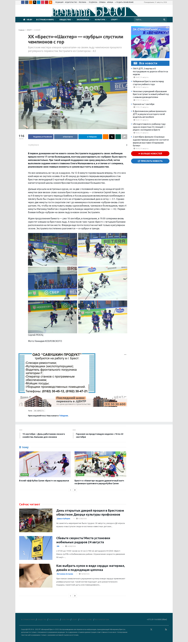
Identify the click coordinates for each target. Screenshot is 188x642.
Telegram (63, 416)
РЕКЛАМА (82, 2)
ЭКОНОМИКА (83, 19)
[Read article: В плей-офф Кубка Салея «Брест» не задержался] (45, 464)
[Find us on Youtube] (46, 2)
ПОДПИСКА (93, 2)
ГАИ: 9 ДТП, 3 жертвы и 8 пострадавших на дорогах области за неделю (150, 71)
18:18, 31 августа (141, 87)
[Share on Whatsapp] (118, 136)
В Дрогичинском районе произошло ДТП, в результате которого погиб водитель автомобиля (149, 114)
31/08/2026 (82, 518)
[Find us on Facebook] (22, 2)
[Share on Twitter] (112, 136)
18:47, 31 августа (141, 77)
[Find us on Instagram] (42, 2)
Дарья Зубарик (63, 518)
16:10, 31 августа (141, 148)
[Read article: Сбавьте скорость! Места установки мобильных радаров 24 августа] (35, 548)
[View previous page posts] (70, 490)
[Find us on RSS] (50, 2)
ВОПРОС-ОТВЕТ (86, 619)
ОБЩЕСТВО (65, 19)
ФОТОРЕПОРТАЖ (102, 619)
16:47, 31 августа (141, 120)
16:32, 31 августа (141, 133)
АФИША (110, 2)
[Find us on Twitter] (34, 2)
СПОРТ (114, 19)
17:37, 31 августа (141, 100)
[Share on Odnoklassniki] (105, 136)
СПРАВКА (102, 2)
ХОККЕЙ (37, 30)
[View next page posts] (75, 490)
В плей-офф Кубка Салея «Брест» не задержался (44, 480)
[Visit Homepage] (94, 11)
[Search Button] (164, 19)
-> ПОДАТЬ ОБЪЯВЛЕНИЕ (124, 2)
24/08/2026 (71, 546)
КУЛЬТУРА (100, 19)
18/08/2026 (85, 574)
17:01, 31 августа (141, 107)
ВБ (58, 546)
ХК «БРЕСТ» (39, 411)
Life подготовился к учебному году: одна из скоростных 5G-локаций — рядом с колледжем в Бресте (149, 127)
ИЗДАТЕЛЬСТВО (71, 2)
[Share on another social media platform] (124, 136)
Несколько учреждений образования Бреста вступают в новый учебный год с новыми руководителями (151, 94)
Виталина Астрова (65, 574)
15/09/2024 (33, 145)
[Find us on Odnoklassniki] (30, 2)
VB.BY (29, 19)
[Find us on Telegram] (38, 2)
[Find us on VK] (26, 2)
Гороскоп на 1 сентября (143, 104)
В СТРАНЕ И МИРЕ (45, 19)
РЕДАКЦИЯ (59, 2)
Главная (21, 30)
